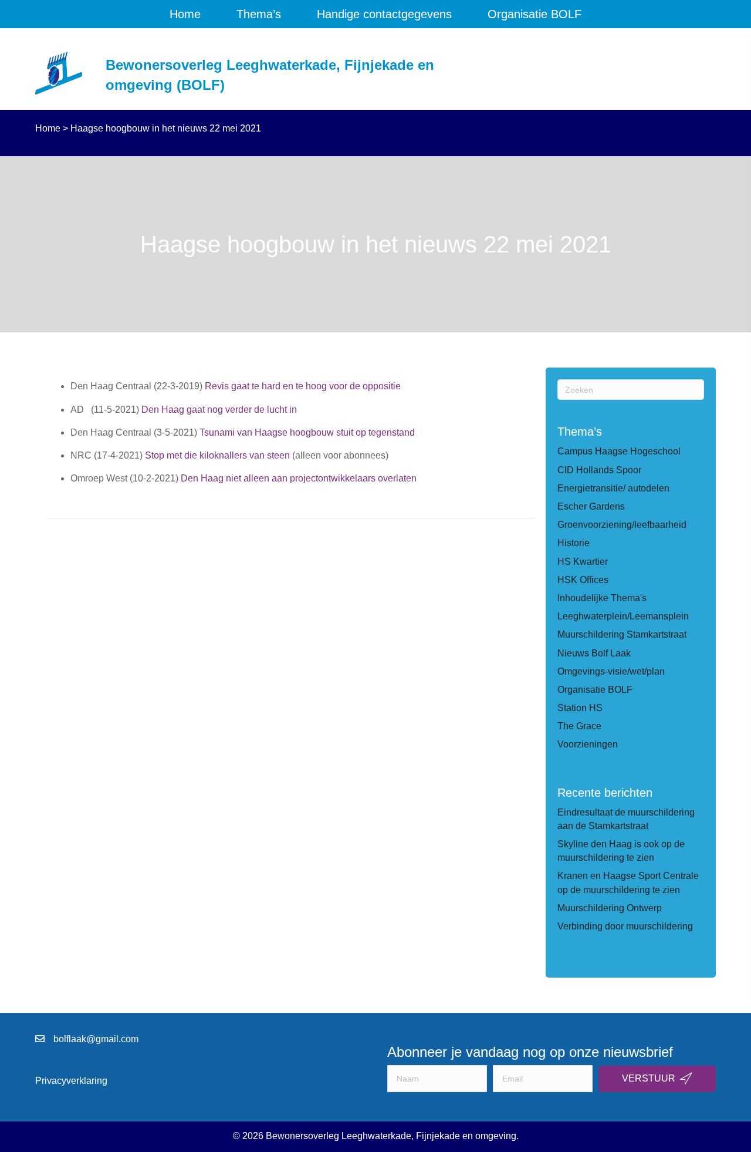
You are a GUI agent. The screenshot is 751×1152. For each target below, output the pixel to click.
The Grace (579, 726)
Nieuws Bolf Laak (594, 653)
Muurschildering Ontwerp (609, 908)
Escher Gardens (591, 506)
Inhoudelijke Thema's (602, 598)
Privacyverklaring (71, 1081)
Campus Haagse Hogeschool (619, 451)
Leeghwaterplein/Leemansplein (623, 616)
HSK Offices (582, 580)
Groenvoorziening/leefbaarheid (621, 525)
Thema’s (258, 14)
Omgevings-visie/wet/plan (611, 671)
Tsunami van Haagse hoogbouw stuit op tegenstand (307, 432)
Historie (573, 543)
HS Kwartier (582, 562)
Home (185, 14)
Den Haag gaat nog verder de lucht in (219, 410)
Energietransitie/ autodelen (613, 488)
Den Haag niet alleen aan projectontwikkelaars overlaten (299, 478)
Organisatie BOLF (534, 14)
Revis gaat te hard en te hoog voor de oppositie (304, 386)
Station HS (580, 708)
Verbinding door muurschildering (625, 926)
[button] (657, 1079)
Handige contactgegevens (384, 14)
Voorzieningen (587, 744)
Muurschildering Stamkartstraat (621, 634)
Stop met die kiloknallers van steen (217, 455)
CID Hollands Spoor (599, 470)
